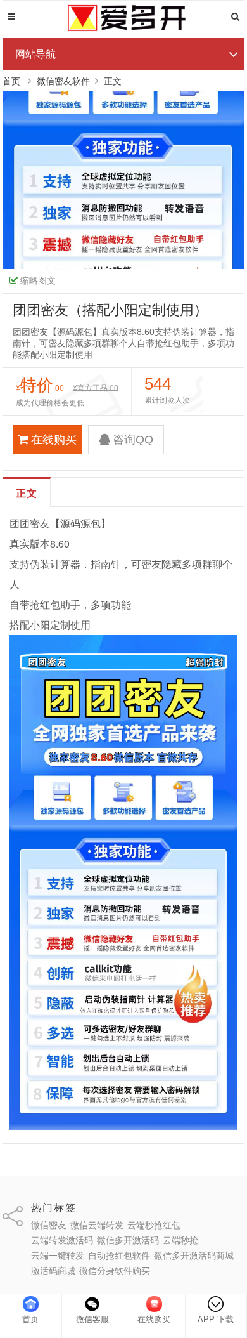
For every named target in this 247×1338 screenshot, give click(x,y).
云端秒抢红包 (153, 1225)
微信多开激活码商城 (194, 1255)
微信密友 (48, 1225)
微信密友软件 (63, 81)
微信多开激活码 (128, 1240)
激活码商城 (53, 1271)
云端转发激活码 (62, 1240)
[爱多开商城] (123, 28)
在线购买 (54, 439)
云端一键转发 (57, 1255)
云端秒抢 (180, 1240)
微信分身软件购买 (114, 1271)
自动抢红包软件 (119, 1255)
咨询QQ (133, 439)
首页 (11, 81)
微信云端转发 (97, 1225)
